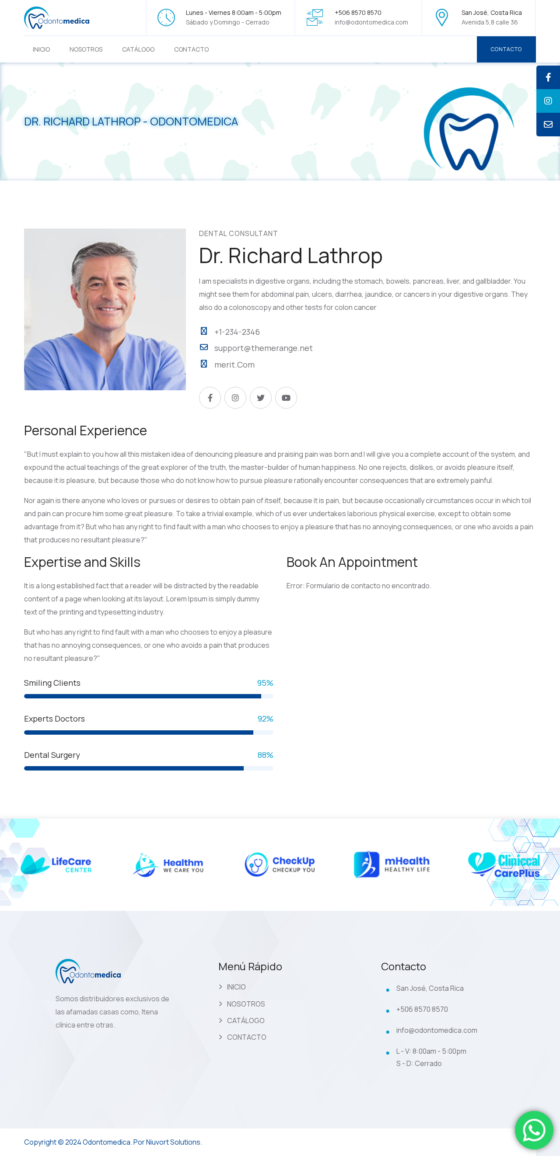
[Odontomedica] (57, 17)
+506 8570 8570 (422, 1009)
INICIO (41, 49)
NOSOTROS (86, 49)
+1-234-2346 (237, 331)
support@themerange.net (263, 348)
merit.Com (234, 364)
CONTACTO (191, 49)
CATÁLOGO (138, 49)
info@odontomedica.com (371, 22)
